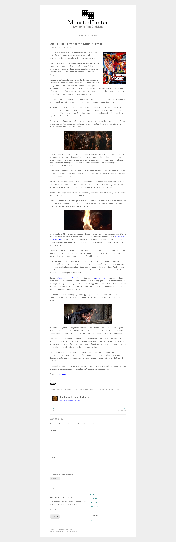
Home (81, 35)
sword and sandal (102, 278)
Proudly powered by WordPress (61, 529)
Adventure (70, 389)
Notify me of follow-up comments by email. (66, 471)
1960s (58, 389)
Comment (54, 431)
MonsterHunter (61, 374)
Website (54, 467)
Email (53, 462)
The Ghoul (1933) (122, 409)
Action (63, 389)
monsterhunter (68, 47)
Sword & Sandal (114, 389)
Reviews (94, 35)
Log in (92, 494)
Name (53, 457)
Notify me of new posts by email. (63, 475)
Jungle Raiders (77, 278)
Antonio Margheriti (63, 278)
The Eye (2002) (53, 409)
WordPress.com (72, 531)
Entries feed (94, 498)
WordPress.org (94, 506)
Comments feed (95, 502)
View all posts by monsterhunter (70, 400)
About (87, 35)
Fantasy (93, 389)
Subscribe (55, 516)
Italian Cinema (102, 389)
